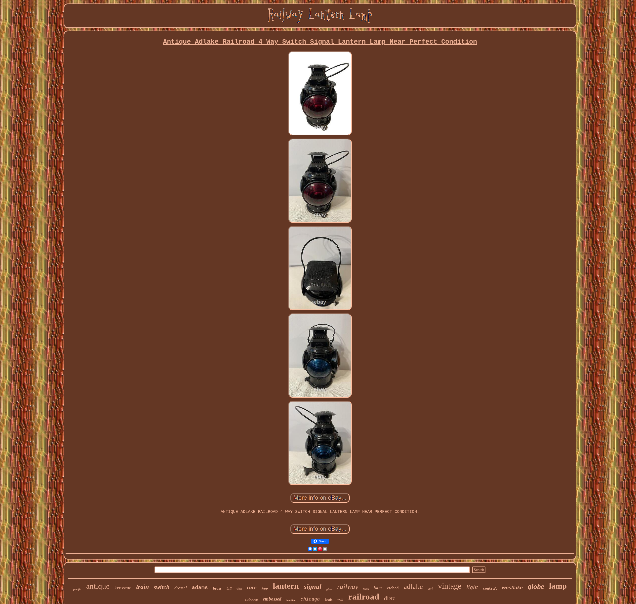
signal (312, 586)
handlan (291, 600)
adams (200, 588)
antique (98, 586)
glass (329, 589)
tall (229, 588)
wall (340, 600)
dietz (389, 598)
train (142, 586)
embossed (272, 599)
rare (252, 587)
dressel (180, 588)
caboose (251, 599)
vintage (449, 585)
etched (393, 588)
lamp (558, 585)
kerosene (123, 587)
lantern (286, 585)
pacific (77, 589)
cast (366, 588)
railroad (363, 597)
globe (536, 586)
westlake (512, 587)
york (430, 588)
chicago (310, 599)
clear (239, 588)
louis (328, 599)
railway (347, 586)
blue (378, 587)
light (472, 587)
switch (161, 587)
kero (265, 588)
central (490, 589)
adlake (413, 586)
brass (217, 588)
